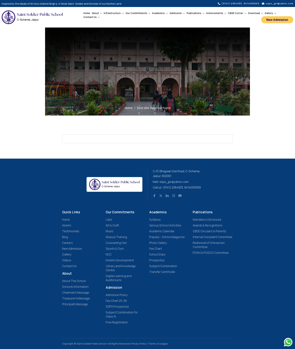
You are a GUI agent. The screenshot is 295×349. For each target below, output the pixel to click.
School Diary (157, 254)
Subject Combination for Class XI (122, 314)
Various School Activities (165, 225)
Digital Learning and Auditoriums (118, 278)
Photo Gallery (158, 243)
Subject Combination (163, 266)
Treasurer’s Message (76, 298)
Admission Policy (117, 295)
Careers (67, 243)
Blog (65, 237)
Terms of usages (158, 343)
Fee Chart (155, 249)
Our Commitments (136, 13)
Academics (158, 13)
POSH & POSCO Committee (211, 253)
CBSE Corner (235, 13)
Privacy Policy (139, 343)
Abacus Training (116, 237)
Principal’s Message (75, 304)
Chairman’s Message (75, 292)
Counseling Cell (116, 243)
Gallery (269, 13)
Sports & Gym (115, 249)
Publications (194, 13)
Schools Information (75, 287)
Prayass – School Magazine (167, 237)
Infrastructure (112, 13)
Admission (176, 13)
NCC (109, 254)
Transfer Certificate (162, 272)
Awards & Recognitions (207, 225)
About (95, 13)
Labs (109, 220)
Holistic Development (120, 260)
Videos (66, 260)
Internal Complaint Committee (212, 237)
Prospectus (157, 260)
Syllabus (155, 220)
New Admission (72, 249)
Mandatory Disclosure (207, 220)
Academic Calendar (161, 231)
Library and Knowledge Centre (121, 268)
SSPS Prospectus (117, 306)
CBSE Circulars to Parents (209, 231)
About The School (74, 281)
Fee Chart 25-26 (116, 301)
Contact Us (90, 17)
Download (254, 13)
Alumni (66, 225)
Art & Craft (112, 225)
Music (110, 231)
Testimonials (70, 231)
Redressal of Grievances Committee (209, 245)
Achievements (214, 13)
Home (86, 13)
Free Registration (117, 322)
